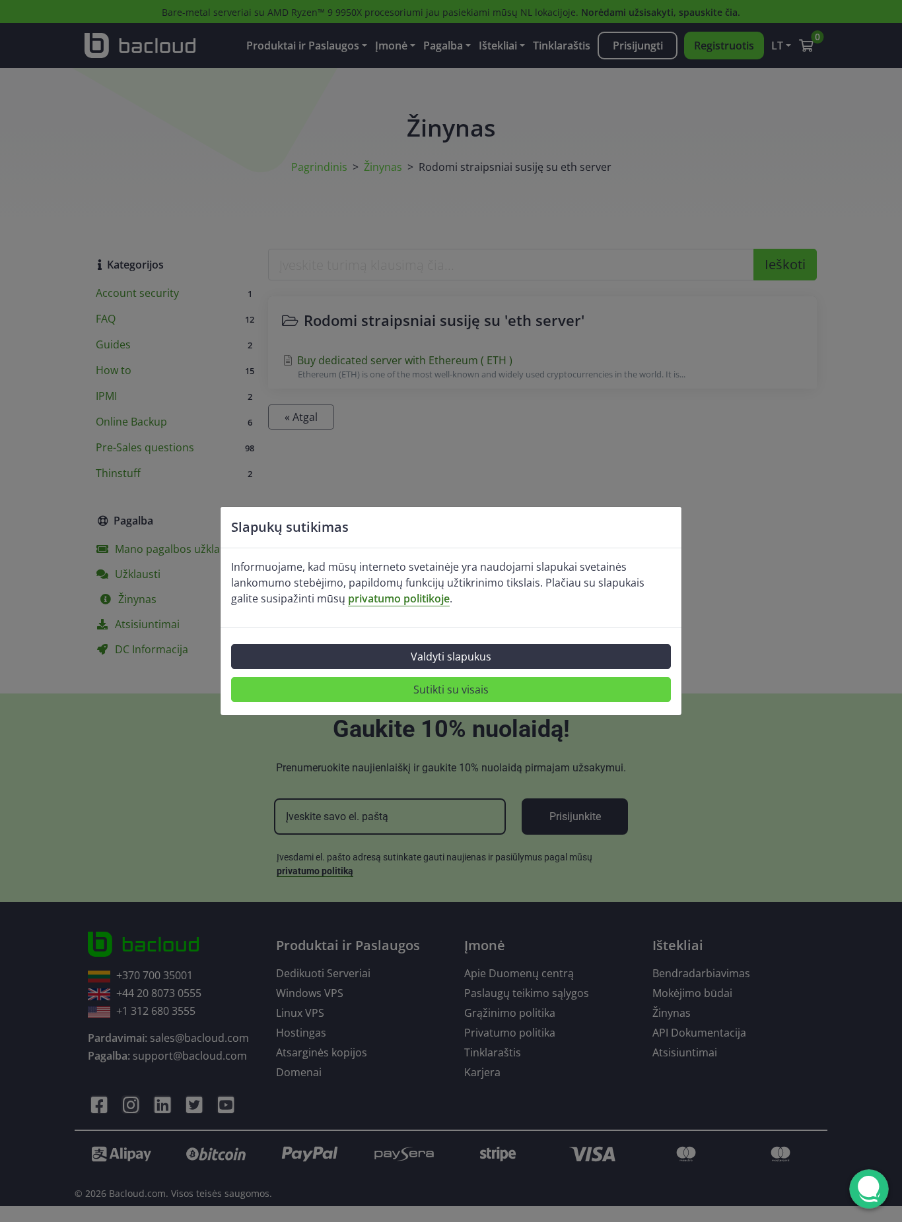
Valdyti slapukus (451, 656)
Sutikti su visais (451, 689)
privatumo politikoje (399, 598)
